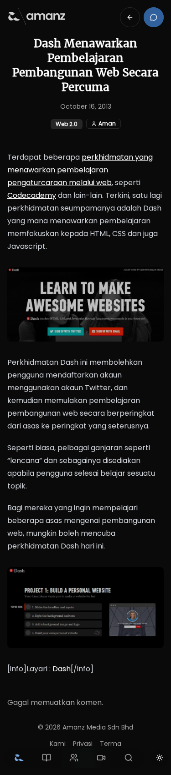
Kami (58, 743)
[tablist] (74, 758)
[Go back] (130, 17)
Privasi (83, 743)
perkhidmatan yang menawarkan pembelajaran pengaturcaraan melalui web (80, 170)
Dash (61, 669)
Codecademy (31, 195)
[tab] (19, 758)
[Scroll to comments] (154, 17)
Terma (110, 743)
